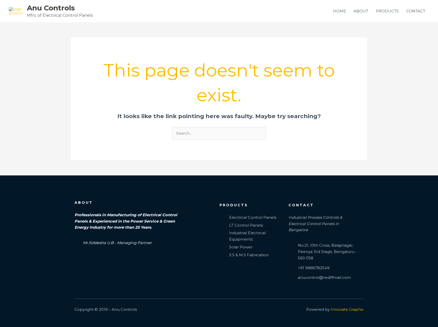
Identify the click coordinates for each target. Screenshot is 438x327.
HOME (339, 11)
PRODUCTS (387, 11)
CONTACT (415, 11)
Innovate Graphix (347, 309)
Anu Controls (51, 8)
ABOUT (361, 11)
